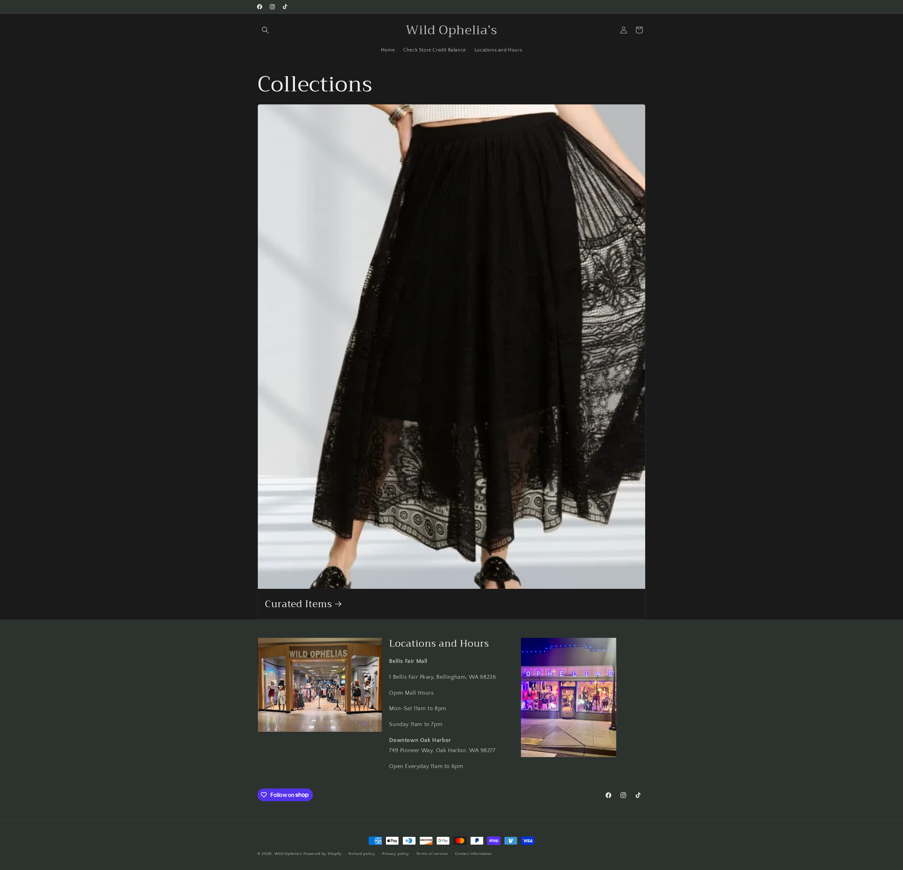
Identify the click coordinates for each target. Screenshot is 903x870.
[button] (265, 30)
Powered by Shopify (322, 854)
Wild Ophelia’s (288, 854)
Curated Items (298, 603)
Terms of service (432, 853)
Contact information (473, 853)
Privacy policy (395, 853)
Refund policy (362, 853)
